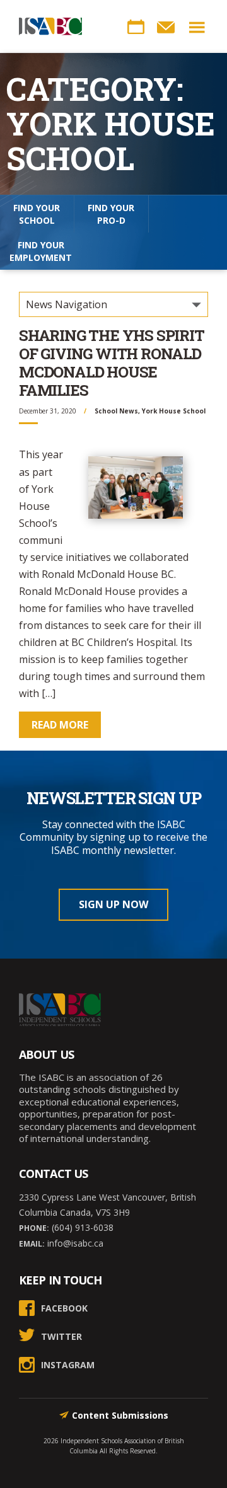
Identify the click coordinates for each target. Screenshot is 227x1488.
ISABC (50, 26)
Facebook (64, 1308)
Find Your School (36, 214)
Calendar (135, 27)
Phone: (34, 1228)
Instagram (68, 1365)
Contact (165, 27)
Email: (32, 1243)
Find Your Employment (40, 251)
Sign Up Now (113, 904)
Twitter (61, 1336)
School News (116, 411)
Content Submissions (120, 1415)
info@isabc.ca (74, 1243)
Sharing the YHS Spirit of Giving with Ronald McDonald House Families (111, 362)
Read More (60, 725)
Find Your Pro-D (111, 214)
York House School (174, 411)
